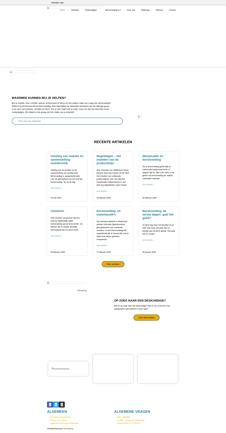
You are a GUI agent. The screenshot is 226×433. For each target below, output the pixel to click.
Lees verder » (56, 188)
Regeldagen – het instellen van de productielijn (109, 159)
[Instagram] (62, 405)
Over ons (131, 10)
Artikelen (75, 10)
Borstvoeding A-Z (113, 10)
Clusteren (57, 211)
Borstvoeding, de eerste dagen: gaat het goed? (158, 214)
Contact (172, 10)
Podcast (159, 10)
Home (62, 10)
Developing (68, 428)
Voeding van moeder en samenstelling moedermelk (67, 159)
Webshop (145, 10)
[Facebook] (50, 405)
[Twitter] (56, 405)
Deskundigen (91, 10)
